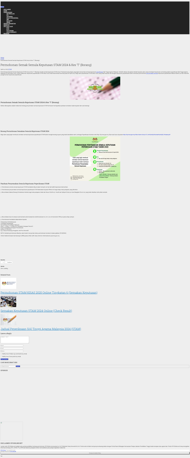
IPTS (8, 29)
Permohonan (8, 12)
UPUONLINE (13, 451)
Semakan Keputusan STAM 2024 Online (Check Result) (36, 311)
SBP (8, 19)
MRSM (8, 22)
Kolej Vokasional (12, 18)
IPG (7, 15)
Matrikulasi (10, 13)
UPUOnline (7, 3)
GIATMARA (10, 16)
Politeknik (10, 30)
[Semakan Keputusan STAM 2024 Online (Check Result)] (95, 301)
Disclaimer (7, 9)
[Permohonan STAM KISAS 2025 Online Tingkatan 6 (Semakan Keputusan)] (95, 283)
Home (5, 11)
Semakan (6, 25)
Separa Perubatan (10, 23)
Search (17, 366)
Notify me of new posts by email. (11, 356)
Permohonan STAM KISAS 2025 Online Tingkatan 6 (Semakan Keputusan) (49, 292)
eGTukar (9, 21)
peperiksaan (99, 72)
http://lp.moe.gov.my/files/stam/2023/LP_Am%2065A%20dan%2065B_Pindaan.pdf (146, 134)
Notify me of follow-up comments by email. (14, 354)
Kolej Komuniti (11, 32)
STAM (10, 69)
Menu (2, 7)
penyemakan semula (152, 73)
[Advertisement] (95, 45)
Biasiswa (6, 33)
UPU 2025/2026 (8, 26)
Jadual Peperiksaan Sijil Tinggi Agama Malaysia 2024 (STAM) (41, 329)
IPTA (8, 28)
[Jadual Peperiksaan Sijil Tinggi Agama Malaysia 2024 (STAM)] (95, 320)
